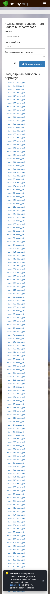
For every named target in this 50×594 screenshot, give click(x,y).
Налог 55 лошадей (15, 359)
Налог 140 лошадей (16, 92)
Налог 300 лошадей (16, 376)
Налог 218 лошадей (16, 206)
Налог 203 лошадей (16, 483)
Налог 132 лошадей (16, 303)
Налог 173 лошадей (16, 407)
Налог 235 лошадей (16, 473)
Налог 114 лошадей (16, 352)
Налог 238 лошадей (16, 521)
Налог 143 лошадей (16, 154)
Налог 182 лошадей (16, 459)
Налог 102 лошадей (16, 175)
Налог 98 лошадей (15, 234)
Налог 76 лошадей (15, 445)
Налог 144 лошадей (16, 438)
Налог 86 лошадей (15, 203)
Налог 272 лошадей (16, 366)
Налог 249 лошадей (16, 497)
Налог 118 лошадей (16, 507)
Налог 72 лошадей (15, 362)
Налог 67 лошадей (15, 424)
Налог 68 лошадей (15, 220)
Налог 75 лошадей (15, 89)
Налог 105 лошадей (16, 103)
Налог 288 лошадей (16, 549)
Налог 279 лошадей (16, 528)
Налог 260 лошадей (16, 393)
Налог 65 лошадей (15, 338)
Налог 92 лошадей (15, 369)
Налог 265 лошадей (16, 379)
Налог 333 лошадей (16, 487)
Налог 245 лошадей (16, 255)
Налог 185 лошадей (16, 286)
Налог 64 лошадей (15, 193)
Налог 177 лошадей (16, 172)
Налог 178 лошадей (16, 563)
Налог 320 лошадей (16, 511)
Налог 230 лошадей (16, 383)
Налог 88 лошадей (15, 158)
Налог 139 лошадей (16, 469)
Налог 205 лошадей (16, 428)
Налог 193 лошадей (16, 307)
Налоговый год (12, 41)
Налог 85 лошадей (15, 227)
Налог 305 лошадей (16, 539)
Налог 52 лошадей (15, 494)
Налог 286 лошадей (16, 490)
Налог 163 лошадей (16, 144)
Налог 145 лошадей (16, 199)
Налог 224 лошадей (16, 449)
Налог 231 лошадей (16, 269)
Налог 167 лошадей (16, 411)
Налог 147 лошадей (16, 213)
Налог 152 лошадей (16, 321)
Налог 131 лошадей (16, 251)
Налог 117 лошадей (16, 452)
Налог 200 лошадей (16, 130)
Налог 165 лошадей (16, 224)
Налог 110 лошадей (16, 99)
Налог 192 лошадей (16, 324)
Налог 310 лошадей (16, 552)
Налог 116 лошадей (16, 151)
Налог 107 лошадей (16, 272)
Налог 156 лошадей (16, 248)
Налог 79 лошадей (15, 435)
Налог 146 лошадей (16, 545)
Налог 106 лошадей (16, 345)
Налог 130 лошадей (16, 141)
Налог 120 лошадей (16, 116)
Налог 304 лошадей (16, 525)
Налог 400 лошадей (16, 566)
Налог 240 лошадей (16, 341)
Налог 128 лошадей (16, 331)
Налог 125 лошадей (16, 113)
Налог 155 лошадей (16, 276)
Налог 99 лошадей (15, 404)
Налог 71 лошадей (15, 400)
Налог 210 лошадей (16, 279)
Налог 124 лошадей (16, 514)
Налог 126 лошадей (16, 348)
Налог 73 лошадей (15, 334)
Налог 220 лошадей (16, 210)
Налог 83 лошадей (15, 462)
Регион (8, 31)
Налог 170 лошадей (16, 106)
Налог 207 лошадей (16, 542)
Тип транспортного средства (19, 52)
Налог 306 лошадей (16, 300)
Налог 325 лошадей (16, 504)
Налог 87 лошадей (15, 314)
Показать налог (33, 64)
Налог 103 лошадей (16, 282)
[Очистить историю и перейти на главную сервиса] (15, 63)
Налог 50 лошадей (15, 327)
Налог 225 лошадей (16, 442)
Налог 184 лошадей (16, 186)
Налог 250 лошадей (16, 265)
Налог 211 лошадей (16, 289)
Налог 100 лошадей (16, 120)
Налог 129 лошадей (16, 317)
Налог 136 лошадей (16, 110)
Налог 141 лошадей (16, 390)
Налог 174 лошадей (16, 397)
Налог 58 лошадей (15, 296)
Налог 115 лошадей (16, 96)
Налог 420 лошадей (16, 559)
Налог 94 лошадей (15, 231)
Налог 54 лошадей (15, 196)
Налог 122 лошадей (16, 168)
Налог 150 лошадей (16, 82)
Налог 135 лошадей (16, 217)
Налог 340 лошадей (16, 480)
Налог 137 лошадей (16, 466)
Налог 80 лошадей (15, 179)
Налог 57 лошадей (15, 532)
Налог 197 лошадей (16, 414)
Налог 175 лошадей (16, 241)
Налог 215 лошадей (16, 417)
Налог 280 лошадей (16, 293)
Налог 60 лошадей (15, 127)
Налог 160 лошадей (16, 123)
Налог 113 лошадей (16, 258)
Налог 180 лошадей (16, 134)
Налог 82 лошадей (15, 189)
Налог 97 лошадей (15, 244)
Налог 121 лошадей (16, 476)
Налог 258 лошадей (16, 372)
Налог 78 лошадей (15, 570)
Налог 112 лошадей (16, 262)
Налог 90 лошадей (15, 85)
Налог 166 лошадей (16, 518)
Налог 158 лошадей (16, 535)
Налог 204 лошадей (16, 182)
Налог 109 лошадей (16, 137)
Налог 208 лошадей (16, 500)
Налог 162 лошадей (16, 455)
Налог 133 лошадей (16, 355)
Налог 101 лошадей (16, 148)
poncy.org (15, 585)
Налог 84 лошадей (15, 310)
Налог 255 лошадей (16, 556)
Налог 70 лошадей (15, 238)
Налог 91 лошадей (15, 386)
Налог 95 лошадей (15, 165)
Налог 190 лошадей (16, 161)
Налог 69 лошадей (15, 421)
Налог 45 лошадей (15, 431)
